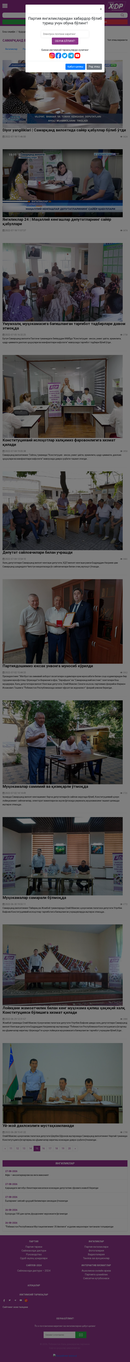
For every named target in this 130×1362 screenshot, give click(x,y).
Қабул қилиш (75, 66)
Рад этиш (94, 66)
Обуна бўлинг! (65, 41)
